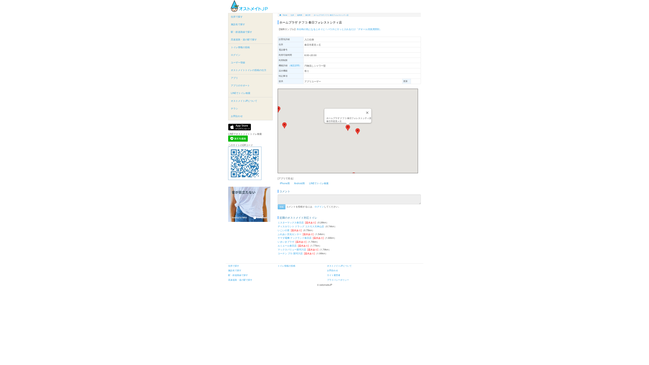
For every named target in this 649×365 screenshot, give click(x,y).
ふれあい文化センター (289, 234)
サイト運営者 (333, 275)
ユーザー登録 (238, 62)
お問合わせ (237, 116)
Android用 (299, 183)
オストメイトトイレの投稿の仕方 (248, 70)
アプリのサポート (240, 85)
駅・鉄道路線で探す (241, 31)
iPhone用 (285, 183)
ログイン (319, 206)
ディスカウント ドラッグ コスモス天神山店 (301, 226)
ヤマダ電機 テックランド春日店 (294, 237)
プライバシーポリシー (338, 279)
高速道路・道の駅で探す (244, 39)
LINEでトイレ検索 (319, 183)
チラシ (234, 108)
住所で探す (237, 16)
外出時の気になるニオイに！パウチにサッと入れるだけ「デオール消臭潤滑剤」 (339, 29)
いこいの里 (284, 230)
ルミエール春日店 (287, 245)
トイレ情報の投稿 (240, 47)
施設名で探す (238, 24)
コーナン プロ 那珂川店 (290, 253)
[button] (348, 128)
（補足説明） (294, 65)
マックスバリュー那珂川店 (292, 249)
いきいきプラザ (286, 241)
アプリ (234, 77)
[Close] (367, 113)
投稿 (282, 206)
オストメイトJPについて (244, 100)
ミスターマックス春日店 (291, 222)
